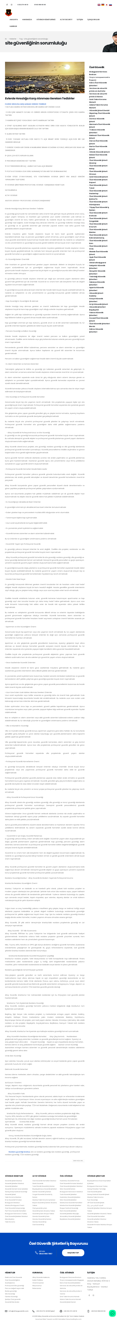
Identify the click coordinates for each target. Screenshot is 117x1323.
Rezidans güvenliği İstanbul (19, 1152)
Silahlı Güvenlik (37, 1183)
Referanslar (36, 1288)
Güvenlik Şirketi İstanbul (13, 1181)
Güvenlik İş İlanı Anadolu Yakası (43, 1211)
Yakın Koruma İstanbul (13, 1197)
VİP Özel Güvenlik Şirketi (95, 1203)
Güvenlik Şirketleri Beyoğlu (69, 1214)
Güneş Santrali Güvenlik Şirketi (98, 1194)
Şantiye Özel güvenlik (12, 1299)
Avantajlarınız (10, 1283)
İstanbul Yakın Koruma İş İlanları (43, 1200)
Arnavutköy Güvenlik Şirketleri (70, 1216)
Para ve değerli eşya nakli (14, 1288)
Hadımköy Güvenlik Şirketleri (70, 1197)
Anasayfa (14, 19)
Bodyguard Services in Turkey (16, 1214)
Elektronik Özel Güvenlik (13, 1277)
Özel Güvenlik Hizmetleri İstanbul (44, 1181)
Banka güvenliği (11, 1291)
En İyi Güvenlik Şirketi (98, 304)
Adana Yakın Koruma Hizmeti (70, 1299)
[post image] (45, 77)
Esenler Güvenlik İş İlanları (41, 1192)
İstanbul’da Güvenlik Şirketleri (70, 1205)
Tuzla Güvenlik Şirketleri (68, 1194)
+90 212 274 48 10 (70, 1311)
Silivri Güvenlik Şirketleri (68, 1200)
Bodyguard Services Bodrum (70, 1277)
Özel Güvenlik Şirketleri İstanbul (71, 1186)
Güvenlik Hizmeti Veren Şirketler (16, 1189)
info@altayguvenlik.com (18, 1311)
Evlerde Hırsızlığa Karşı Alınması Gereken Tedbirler (39, 98)
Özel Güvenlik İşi (38, 1225)
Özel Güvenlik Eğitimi (12, 1280)
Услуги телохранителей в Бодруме (72, 1280)
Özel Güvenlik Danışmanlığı (15, 1208)
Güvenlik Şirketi (10, 1194)
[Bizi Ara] (36, 1252)
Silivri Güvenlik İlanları (67, 1189)
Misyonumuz (37, 1286)
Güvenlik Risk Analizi (12, 1302)
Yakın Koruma (10, 1222)
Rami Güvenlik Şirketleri (68, 1211)
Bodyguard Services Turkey (97, 1186)
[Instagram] (11, 5)
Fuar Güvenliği (92, 1200)
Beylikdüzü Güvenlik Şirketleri (70, 1219)
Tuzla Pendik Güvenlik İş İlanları (43, 1186)
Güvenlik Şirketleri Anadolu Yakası (99, 1214)
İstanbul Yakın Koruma (95, 1197)
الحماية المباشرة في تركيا (95, 1205)
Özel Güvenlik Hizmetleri (96, 1216)
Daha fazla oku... (78, 1161)
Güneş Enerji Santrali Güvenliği (16, 1192)
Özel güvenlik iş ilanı (39, 1208)
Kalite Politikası (37, 1280)
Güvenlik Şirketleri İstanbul (14, 1183)
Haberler (13, 26)
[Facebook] (7, 5)
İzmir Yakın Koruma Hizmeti (69, 1297)
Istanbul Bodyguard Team (14, 1205)
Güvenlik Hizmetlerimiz (45, 19)
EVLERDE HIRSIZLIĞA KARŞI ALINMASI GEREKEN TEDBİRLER (25, 104)
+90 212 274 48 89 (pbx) (45, 1311)
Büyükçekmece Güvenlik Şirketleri (44, 1189)
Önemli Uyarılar (38, 1283)
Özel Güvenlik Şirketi (94, 1192)
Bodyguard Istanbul (12, 1203)
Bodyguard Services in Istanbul (71, 1192)
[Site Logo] (8, 12)
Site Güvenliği (10, 1294)
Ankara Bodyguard (97, 262)
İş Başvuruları (93, 19)
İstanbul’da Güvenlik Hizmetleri (71, 1203)
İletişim (80, 19)
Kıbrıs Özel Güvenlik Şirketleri (70, 1283)
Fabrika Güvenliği (11, 1297)
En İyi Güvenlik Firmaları (13, 1200)
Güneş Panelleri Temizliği (96, 1189)
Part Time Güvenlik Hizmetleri (15, 1211)
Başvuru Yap (73, 1253)
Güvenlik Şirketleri (11, 1186)
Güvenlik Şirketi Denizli (99, 110)
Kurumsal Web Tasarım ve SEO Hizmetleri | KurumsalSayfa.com (58, 1319)
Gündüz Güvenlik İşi (39, 1222)
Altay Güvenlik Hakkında (41, 1277)
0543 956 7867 (45, 1254)
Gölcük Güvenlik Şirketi (99, 152)
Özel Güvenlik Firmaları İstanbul (71, 1183)
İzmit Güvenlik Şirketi (98, 177)
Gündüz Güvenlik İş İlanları (41, 1219)
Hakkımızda (27, 19)
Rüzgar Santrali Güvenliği (69, 1208)
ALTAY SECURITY (66, 19)
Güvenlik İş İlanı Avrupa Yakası (43, 1214)
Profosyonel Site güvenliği (14, 1286)
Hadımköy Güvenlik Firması (69, 1181)
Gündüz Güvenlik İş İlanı (40, 1216)
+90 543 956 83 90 (98, 1311)
